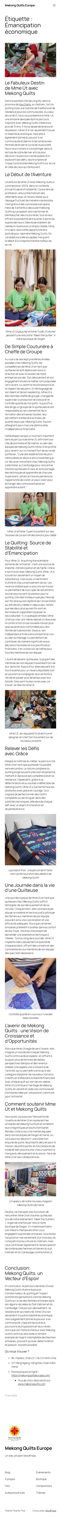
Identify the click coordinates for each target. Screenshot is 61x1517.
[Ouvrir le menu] (54, 5)
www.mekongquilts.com (31, 1384)
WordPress (50, 1510)
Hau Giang (25, 104)
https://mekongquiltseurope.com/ (30, 1375)
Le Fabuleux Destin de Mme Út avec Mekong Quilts (24, 88)
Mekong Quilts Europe (20, 5)
